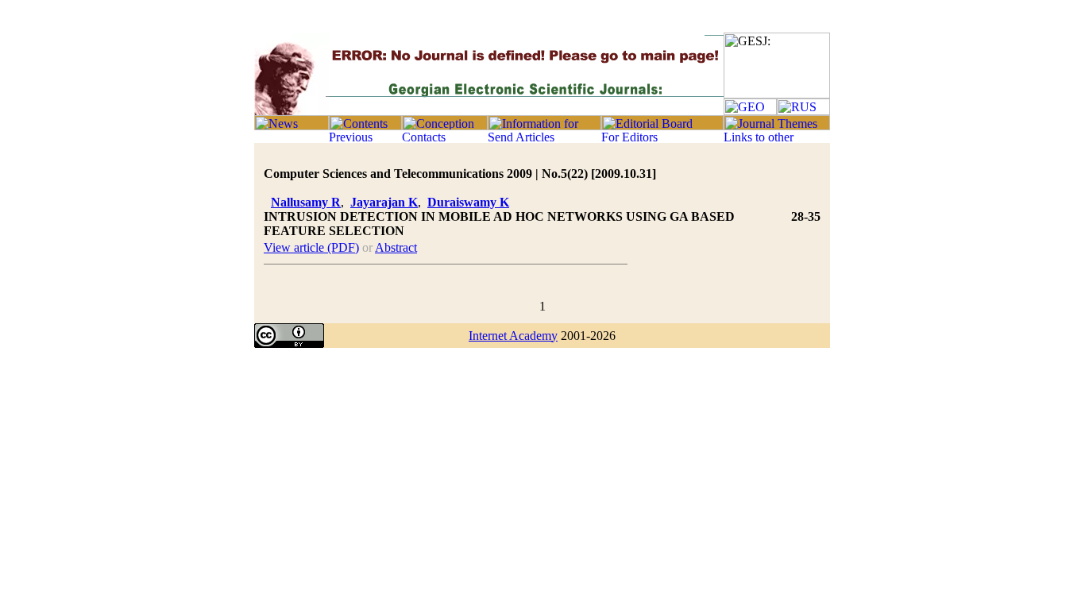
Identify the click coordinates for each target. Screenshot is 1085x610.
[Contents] (365, 126)
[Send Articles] (544, 138)
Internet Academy (513, 335)
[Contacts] (445, 138)
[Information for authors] (544, 126)
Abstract (396, 247)
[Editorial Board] (662, 126)
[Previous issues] (365, 138)
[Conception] (445, 126)
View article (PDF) (311, 247)
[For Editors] (662, 138)
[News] (291, 126)
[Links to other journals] (777, 138)
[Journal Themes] (777, 126)
